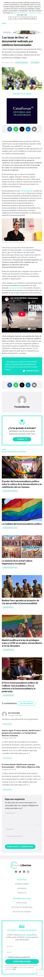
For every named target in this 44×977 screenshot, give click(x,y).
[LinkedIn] (24, 872)
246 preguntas (27, 191)
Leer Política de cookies (28, 18)
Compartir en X (32, 371)
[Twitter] (20, 872)
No (16, 18)
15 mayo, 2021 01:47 (15, 715)
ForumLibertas (22, 62)
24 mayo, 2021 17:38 (9, 769)
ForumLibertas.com (10, 528)
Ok (10, 18)
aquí (15, 967)
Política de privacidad (22, 907)
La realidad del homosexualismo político (22, 524)
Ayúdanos (22, 888)
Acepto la (19, 957)
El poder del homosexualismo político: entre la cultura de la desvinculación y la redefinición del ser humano (22, 484)
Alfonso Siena (8, 607)
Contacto (22, 893)
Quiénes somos (22, 884)
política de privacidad (22, 957)
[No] (41, 11)
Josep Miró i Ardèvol (10, 491)
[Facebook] (16, 872)
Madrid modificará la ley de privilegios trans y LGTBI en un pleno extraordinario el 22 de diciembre (22, 643)
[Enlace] (22, 865)
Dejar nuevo (26, 704)
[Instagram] (28, 872)
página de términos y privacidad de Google (27, 13)
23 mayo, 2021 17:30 (9, 738)
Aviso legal (22, 903)
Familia (36, 62)
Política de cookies (22, 912)
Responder (7, 724)
